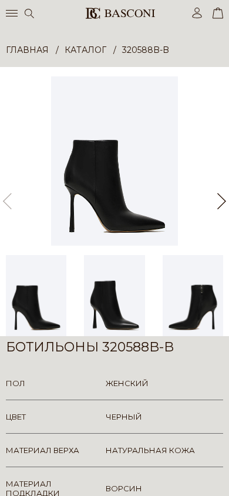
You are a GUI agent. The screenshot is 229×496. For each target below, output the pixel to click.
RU (221, 476)
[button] (221, 202)
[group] (114, 161)
